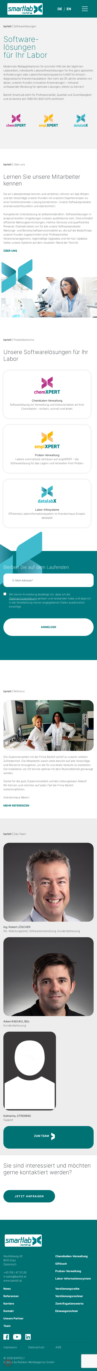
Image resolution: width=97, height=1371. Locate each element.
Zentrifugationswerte (69, 1303)
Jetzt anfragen (29, 1196)
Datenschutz (36, 1347)
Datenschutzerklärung (23, 598)
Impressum (10, 1347)
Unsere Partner (13, 1318)
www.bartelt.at (12, 1280)
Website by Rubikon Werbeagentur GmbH (28, 1362)
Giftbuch (61, 1263)
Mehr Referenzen (16, 805)
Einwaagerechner (66, 1311)
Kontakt (8, 1311)
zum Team (41, 1136)
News (7, 1288)
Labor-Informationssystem (73, 1278)
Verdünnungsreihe (67, 1288)
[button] (8, 1363)
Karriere (8, 1303)
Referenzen (10, 1296)
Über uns (10, 250)
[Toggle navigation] (88, 8)
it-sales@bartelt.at (14, 1276)
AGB (58, 1347)
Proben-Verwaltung (68, 1271)
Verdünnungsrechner (69, 1296)
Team (7, 1326)
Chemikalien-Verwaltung (71, 1256)
